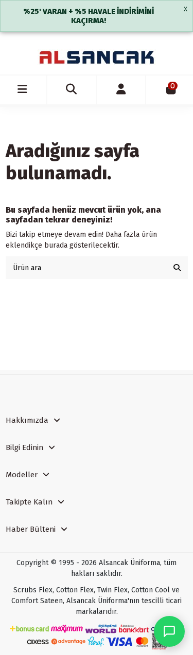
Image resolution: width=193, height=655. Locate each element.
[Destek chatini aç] (169, 631)
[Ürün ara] (177, 267)
